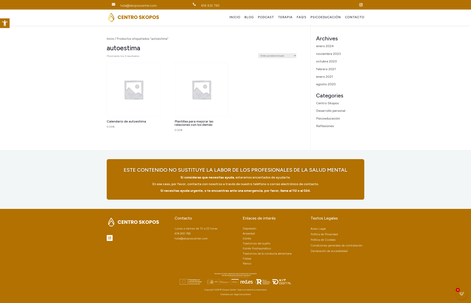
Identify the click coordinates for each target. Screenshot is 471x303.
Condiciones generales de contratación (336, 245)
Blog (249, 17)
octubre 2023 (326, 61)
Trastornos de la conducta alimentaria (267, 253)
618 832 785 (183, 233)
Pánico (247, 263)
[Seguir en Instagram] (361, 4)
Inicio (234, 17)
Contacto (354, 17)
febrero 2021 (326, 69)
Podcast (266, 17)
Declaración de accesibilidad (329, 251)
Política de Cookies (323, 239)
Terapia (285, 17)
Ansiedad (249, 233)
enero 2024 (325, 46)
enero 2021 (324, 77)
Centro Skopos (327, 103)
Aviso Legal (318, 228)
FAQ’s (301, 17)
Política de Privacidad (324, 234)
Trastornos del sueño (256, 243)
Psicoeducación (325, 17)
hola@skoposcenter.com (191, 238)
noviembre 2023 (328, 54)
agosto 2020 (326, 84)
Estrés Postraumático (257, 248)
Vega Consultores (242, 294)
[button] (5, 23)
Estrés (247, 238)
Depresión (249, 228)
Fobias (247, 258)
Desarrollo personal (330, 111)
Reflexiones (325, 126)
